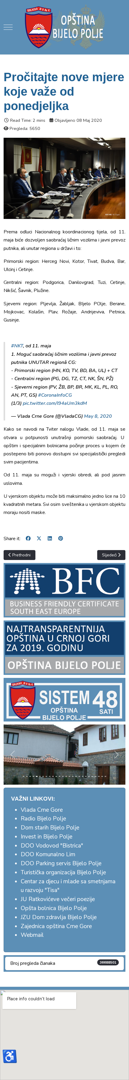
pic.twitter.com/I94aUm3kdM (55, 403)
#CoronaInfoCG (55, 395)
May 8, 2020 (98, 416)
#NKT (17, 346)
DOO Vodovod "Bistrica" (52, 846)
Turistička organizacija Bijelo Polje (63, 872)
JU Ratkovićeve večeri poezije (58, 899)
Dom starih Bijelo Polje (50, 828)
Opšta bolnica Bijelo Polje (54, 908)
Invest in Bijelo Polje (46, 837)
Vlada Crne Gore (42, 810)
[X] (39, 538)
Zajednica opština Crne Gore (56, 926)
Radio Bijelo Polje (43, 819)
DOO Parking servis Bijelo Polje (61, 863)
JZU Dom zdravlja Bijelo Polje (59, 917)
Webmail (32, 935)
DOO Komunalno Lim (48, 854)
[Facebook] (28, 538)
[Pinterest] (61, 538)
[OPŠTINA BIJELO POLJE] (64, 27)
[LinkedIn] (50, 538)
